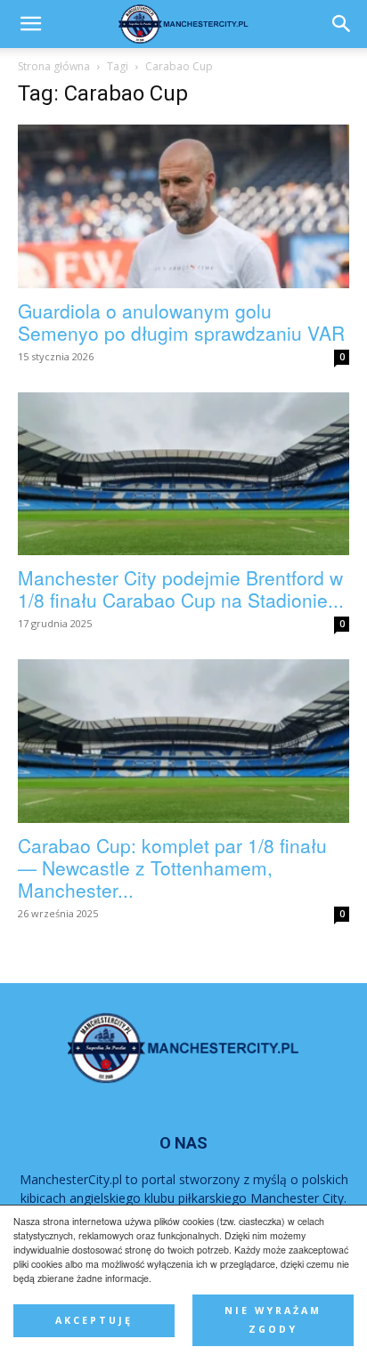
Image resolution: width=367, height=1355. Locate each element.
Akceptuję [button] (94, 1320)
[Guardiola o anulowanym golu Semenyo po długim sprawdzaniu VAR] (183, 206)
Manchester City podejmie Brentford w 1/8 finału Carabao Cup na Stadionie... (181, 588)
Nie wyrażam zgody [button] (273, 1319)
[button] (342, 24)
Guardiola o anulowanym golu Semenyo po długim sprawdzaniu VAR (181, 321)
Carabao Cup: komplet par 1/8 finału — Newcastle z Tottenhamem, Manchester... (172, 867)
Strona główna (54, 66)
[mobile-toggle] (30, 24)
